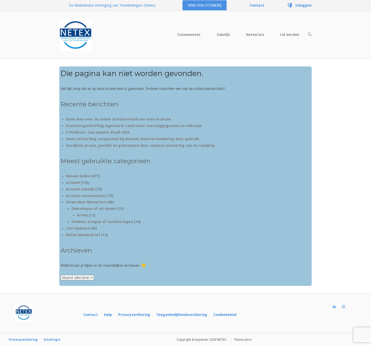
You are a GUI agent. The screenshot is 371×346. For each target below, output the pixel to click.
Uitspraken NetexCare (86, 202)
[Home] (75, 35)
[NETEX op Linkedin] (337, 307)
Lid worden (289, 35)
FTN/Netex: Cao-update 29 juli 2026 (97, 132)
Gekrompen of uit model (93, 209)
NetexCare (255, 35)
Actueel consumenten (86, 196)
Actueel (73, 183)
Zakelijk (223, 35)
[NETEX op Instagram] (346, 307)
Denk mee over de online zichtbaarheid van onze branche (118, 119)
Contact (90, 315)
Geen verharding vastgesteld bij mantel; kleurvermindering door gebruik (132, 139)
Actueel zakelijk (80, 189)
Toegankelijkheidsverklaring (181, 315)
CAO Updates (77, 228)
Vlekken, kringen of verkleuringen (102, 222)
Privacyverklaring (134, 315)
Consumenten (188, 35)
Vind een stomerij (204, 5)
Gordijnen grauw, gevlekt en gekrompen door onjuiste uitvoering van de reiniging (140, 145)
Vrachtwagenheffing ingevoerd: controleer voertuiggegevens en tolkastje (134, 126)
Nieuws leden (78, 176)
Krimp (82, 215)
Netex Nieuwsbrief (83, 235)
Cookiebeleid (224, 315)
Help (108, 315)
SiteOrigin (52, 339)
